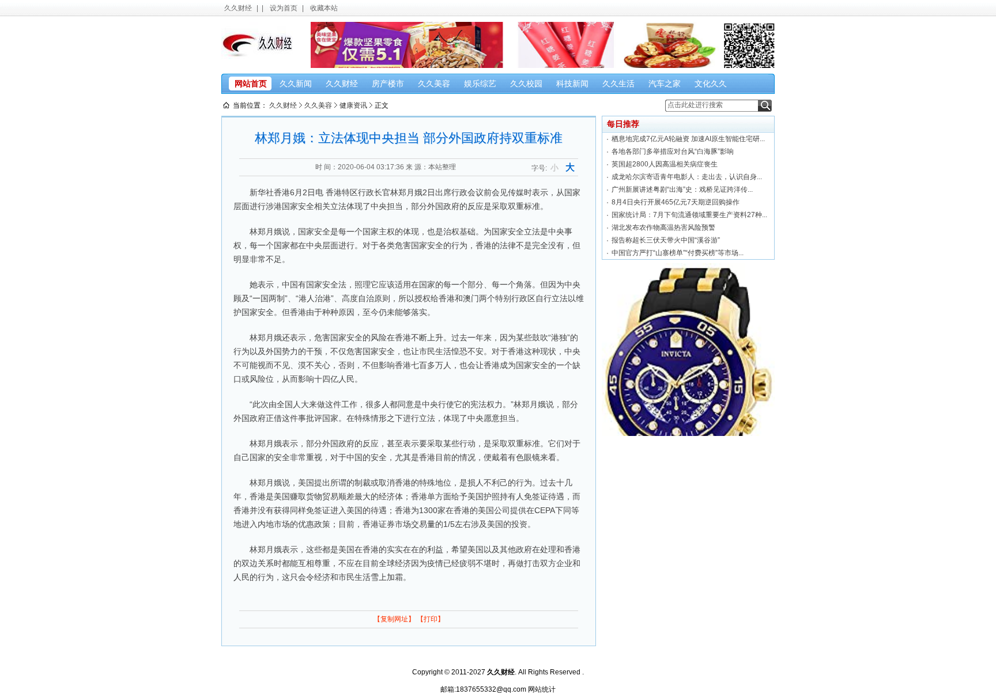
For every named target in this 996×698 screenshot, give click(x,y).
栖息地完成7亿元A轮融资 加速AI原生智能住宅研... (688, 139)
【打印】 (430, 619)
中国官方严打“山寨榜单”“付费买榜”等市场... (678, 253)
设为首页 (283, 8)
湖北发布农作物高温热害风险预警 (663, 227)
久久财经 (238, 8)
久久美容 (318, 105)
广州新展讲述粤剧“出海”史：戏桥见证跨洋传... (682, 189)
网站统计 (542, 689)
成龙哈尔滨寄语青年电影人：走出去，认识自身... (687, 177)
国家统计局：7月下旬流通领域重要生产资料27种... (689, 215)
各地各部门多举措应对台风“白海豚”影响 (673, 151)
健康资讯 (353, 105)
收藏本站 (324, 8)
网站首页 (251, 83)
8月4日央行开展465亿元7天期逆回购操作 (676, 202)
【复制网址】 (394, 619)
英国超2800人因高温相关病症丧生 (665, 164)
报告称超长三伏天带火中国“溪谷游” (666, 240)
